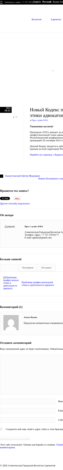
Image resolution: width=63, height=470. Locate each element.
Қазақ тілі (58, 1)
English (37, 1)
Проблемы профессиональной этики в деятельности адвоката (38, 283)
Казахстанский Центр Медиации (22, 176)
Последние (46, 268)
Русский (46, 1)
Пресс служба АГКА (40, 120)
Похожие (9, 268)
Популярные (27, 268)
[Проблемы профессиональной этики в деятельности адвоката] (11, 283)
